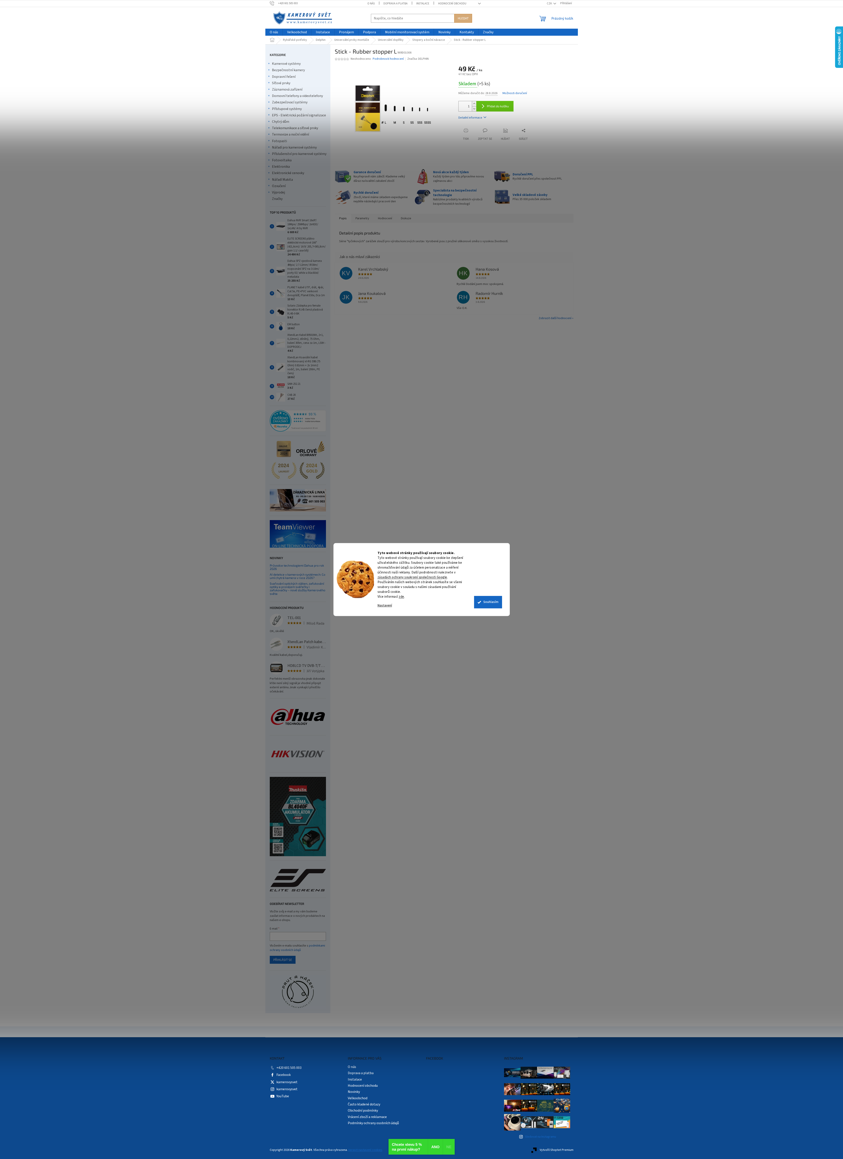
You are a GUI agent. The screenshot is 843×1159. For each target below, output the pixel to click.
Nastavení (385, 605)
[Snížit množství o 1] (474, 108)
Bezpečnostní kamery (288, 70)
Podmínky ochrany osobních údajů (373, 1123)
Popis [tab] (343, 218)
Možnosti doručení (514, 93)
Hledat (463, 18)
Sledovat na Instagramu (540, 1137)
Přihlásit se (282, 960)
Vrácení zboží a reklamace (367, 1116)
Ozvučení (279, 186)
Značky (277, 198)
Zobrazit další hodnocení (555, 318)
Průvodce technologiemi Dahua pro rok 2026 (297, 567)
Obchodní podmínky (363, 1110)
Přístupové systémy (287, 108)
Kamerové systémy (286, 63)
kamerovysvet (287, 1082)
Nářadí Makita (282, 179)
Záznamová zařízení (287, 89)
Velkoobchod (357, 1098)
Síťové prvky (281, 83)
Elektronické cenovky (288, 173)
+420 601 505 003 (288, 1067)
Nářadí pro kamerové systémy (294, 147)
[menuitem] (274, 32)
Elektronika (281, 166)
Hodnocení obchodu (452, 4)
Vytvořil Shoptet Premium (556, 1150)
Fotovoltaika (282, 160)
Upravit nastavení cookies (365, 1150)
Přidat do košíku (498, 106)
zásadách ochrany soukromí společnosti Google (412, 577)
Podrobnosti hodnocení (388, 59)
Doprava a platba (395, 4)
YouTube (282, 1096)
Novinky (354, 1091)
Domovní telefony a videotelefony (297, 95)
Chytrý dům (280, 121)
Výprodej (278, 192)
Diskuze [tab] (406, 218)
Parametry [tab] (362, 218)
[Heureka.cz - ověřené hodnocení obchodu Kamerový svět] (298, 421)
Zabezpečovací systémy (289, 102)
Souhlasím (491, 602)
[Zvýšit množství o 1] (474, 103)
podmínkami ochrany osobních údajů (297, 947)
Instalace (422, 4)
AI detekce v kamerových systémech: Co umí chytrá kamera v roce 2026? (297, 576)
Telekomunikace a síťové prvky (295, 128)
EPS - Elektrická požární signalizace (299, 115)
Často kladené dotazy (364, 1104)
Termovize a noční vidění (290, 134)
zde (401, 596)
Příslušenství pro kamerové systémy (299, 153)
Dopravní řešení (284, 76)
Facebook (283, 1074)
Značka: (418, 59)
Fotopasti (279, 141)
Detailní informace (470, 117)
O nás (371, 4)
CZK (550, 4)
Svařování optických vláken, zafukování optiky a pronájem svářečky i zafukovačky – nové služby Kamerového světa (297, 588)
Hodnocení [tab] (385, 218)
